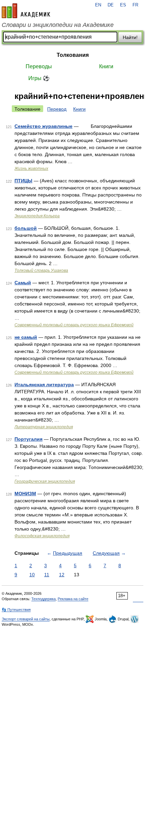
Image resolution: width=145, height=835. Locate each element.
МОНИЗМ (25, 493)
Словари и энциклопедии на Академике (58, 25)
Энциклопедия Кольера (37, 216)
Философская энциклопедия (41, 536)
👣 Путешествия (16, 610)
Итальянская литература (44, 384)
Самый (22, 282)
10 (32, 574)
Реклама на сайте (73, 599)
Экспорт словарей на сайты (26, 619)
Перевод (56, 109)
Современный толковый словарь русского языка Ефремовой (74, 325)
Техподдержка (43, 599)
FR (135, 5)
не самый (25, 337)
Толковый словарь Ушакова (41, 270)
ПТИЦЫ (23, 180)
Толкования (73, 55)
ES (123, 5)
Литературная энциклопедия (43, 427)
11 (46, 574)
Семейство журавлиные (43, 126)
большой (25, 228)
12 (61, 574)
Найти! (130, 37)
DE (111, 5)
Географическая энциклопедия (44, 481)
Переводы (39, 66)
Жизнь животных (31, 168)
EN (98, 5)
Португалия (28, 439)
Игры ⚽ (39, 78)
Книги (106, 66)
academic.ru (26, 10)
